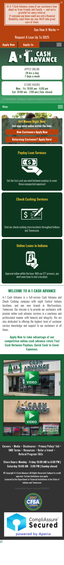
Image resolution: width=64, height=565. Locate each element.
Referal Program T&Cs (31, 454)
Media (17, 446)
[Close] (61, 2)
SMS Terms (15, 450)
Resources (29, 450)
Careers (6, 446)
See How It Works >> (46, 29)
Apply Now (8, 45)
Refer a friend (45, 450)
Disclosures (29, 446)
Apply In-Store (28, 45)
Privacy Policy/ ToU (49, 446)
